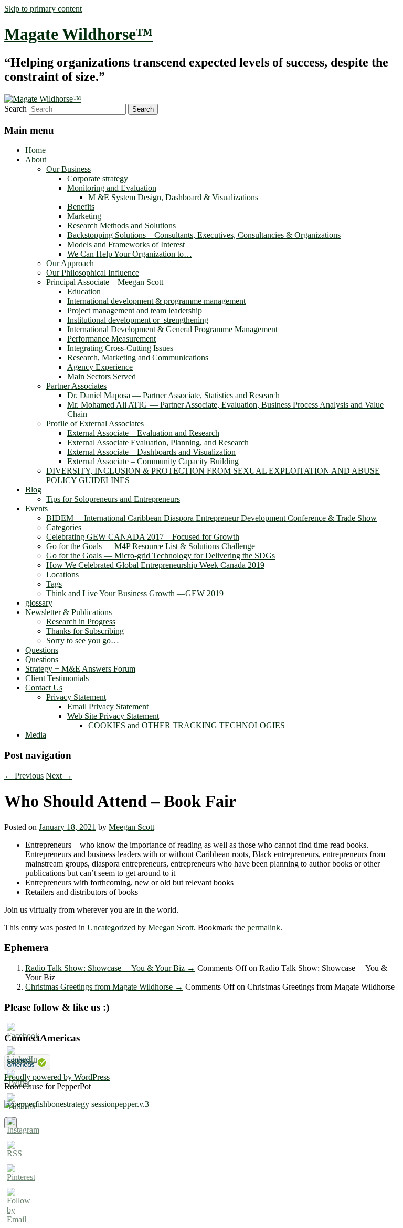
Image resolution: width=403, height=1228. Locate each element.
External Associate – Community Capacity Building (153, 461)
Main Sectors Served (101, 376)
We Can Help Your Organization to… (129, 253)
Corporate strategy (97, 178)
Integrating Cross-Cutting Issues (120, 348)
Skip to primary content (43, 8)
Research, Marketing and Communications (137, 357)
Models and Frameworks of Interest (126, 244)
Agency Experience (100, 367)
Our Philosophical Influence (92, 272)
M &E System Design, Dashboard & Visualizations (173, 197)
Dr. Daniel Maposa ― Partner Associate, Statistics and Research (173, 395)
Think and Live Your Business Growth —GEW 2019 (135, 593)
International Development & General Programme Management (172, 329)
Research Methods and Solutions (121, 225)
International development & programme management (156, 301)
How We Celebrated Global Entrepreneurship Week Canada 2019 (155, 565)
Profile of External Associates (95, 423)
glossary (38, 602)
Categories (63, 527)
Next (59, 775)
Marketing (84, 216)
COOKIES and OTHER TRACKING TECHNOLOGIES (186, 725)
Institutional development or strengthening (137, 319)
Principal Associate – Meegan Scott (104, 282)
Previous (24, 775)
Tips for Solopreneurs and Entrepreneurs (113, 499)
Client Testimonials (57, 678)
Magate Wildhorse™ (78, 34)
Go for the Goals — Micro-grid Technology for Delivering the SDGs (160, 555)
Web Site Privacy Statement (113, 715)
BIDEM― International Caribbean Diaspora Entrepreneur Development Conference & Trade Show (211, 517)
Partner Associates (76, 385)
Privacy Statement (76, 697)
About (35, 159)
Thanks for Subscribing (85, 631)
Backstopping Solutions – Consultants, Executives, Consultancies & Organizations (204, 235)
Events (36, 508)
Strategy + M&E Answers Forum (80, 668)
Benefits (80, 206)
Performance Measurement (111, 338)
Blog (33, 489)
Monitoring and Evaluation (111, 187)
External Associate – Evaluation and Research (143, 433)
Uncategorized (111, 927)
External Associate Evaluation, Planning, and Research (158, 442)
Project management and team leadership (134, 310)
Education (84, 291)
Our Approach (70, 263)
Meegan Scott (131, 827)
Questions (41, 649)
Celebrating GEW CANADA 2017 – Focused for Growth (142, 536)
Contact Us (43, 687)
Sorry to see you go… (82, 640)
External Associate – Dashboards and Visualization (151, 451)
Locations (62, 574)
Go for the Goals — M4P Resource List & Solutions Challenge (150, 546)
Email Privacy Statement (108, 706)
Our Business (68, 169)
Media (35, 734)
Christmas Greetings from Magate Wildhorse (104, 986)
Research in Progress (80, 621)
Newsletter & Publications (68, 612)
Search (15, 108)
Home (35, 150)
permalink (263, 927)
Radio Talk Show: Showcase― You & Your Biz (110, 967)
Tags (54, 583)
